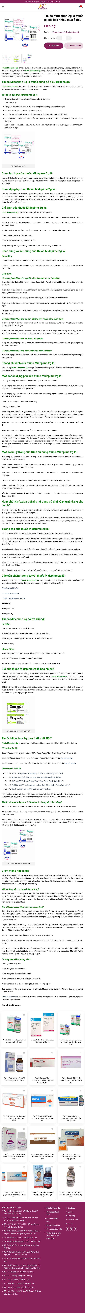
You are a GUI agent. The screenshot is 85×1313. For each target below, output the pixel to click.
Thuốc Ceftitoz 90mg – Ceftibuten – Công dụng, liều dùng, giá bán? (71, 1156)
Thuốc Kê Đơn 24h (53, 1233)
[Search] (82, 7)
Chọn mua (54, 46)
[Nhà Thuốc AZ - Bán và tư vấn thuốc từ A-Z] (42, 7)
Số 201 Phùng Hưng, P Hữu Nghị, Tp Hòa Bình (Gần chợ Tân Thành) (37, 773)
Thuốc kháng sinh (72, 32)
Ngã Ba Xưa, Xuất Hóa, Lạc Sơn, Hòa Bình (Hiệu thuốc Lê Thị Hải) (36, 777)
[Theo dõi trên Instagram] (71, 1229)
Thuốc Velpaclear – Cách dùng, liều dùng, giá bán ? (42, 1041)
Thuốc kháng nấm (59, 32)
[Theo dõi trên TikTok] (75, 1229)
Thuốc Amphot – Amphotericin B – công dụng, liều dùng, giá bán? (71, 1042)
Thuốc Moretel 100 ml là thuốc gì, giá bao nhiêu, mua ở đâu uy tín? (71, 1194)
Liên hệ (58, 1)
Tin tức (70, 1223)
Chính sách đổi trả (53, 1225)
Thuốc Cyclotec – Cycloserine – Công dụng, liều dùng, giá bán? (14, 1118)
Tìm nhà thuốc (74, 46)
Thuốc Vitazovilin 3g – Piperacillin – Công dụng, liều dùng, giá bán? (71, 1118)
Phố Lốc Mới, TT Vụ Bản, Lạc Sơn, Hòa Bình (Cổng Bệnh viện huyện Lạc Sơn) (41, 785)
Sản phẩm (35, 1)
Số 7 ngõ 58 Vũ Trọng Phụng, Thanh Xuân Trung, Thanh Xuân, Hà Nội (37, 781)
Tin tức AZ (50, 1)
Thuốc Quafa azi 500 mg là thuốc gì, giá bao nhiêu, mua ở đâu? (42, 1118)
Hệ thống (43, 1)
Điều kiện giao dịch (53, 1208)
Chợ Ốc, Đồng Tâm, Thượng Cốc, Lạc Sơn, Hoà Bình (31, 789)
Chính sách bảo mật (54, 1229)
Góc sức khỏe (73, 1220)
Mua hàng (71, 1216)
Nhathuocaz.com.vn (10, 997)
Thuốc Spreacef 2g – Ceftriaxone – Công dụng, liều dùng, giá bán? (42, 1080)
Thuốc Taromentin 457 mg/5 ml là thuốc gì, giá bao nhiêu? (14, 1079)
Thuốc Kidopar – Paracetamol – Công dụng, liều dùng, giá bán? (43, 1194)
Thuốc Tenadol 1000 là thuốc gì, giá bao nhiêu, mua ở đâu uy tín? (14, 1194)
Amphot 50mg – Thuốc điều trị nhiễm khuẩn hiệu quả (14, 1041)
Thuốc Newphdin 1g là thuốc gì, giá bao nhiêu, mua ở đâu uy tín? (42, 1156)
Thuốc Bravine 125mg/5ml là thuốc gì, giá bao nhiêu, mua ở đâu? (14, 1156)
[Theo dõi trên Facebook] (67, 1229)
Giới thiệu (28, 1)
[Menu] (3, 7)
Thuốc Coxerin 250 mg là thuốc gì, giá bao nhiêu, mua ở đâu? (71, 1080)
